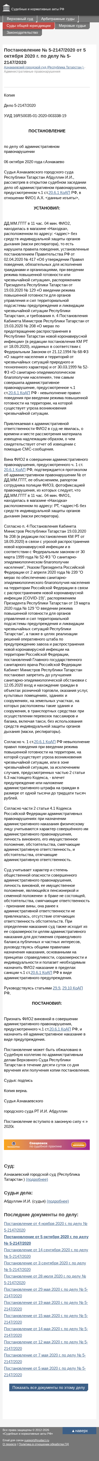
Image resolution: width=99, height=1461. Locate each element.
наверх (79, 1430)
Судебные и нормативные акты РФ (37, 9)
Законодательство (22, 32)
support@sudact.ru (36, 1440)
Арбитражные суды (57, 19)
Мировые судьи (72, 25)
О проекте (9, 1444)
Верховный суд (20, 19)
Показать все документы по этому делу (48, 1387)
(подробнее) (37, 1179)
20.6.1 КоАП (59, 192)
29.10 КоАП (72, 988)
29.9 (56, 988)
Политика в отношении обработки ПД (44, 1444)
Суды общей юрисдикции (29, 25)
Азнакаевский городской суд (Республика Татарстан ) (44, 67)
